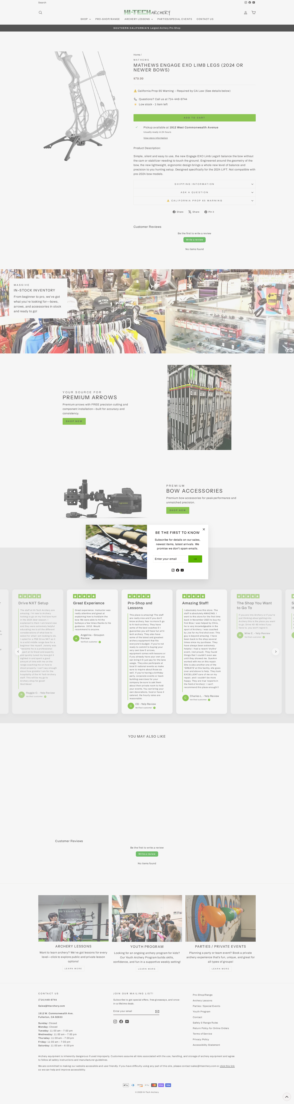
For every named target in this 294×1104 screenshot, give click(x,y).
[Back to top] (287, 1097)
